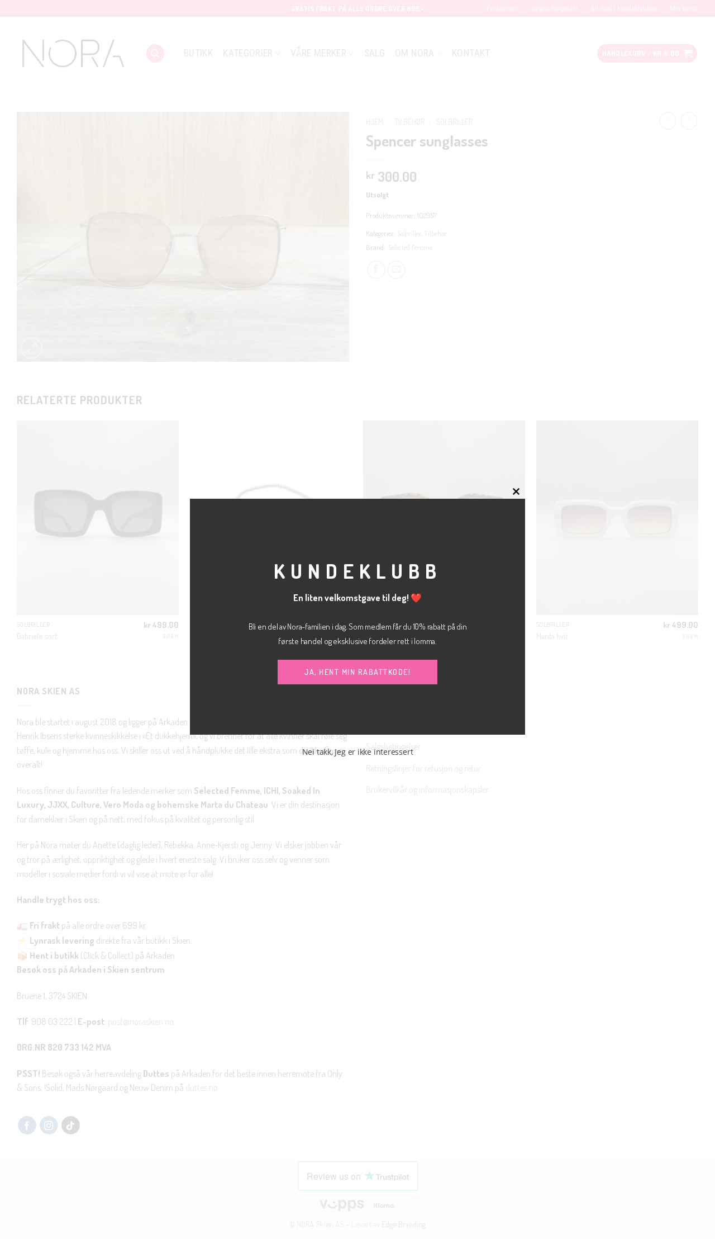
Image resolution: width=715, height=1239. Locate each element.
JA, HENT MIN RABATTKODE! (357, 672)
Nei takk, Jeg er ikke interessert (357, 751)
